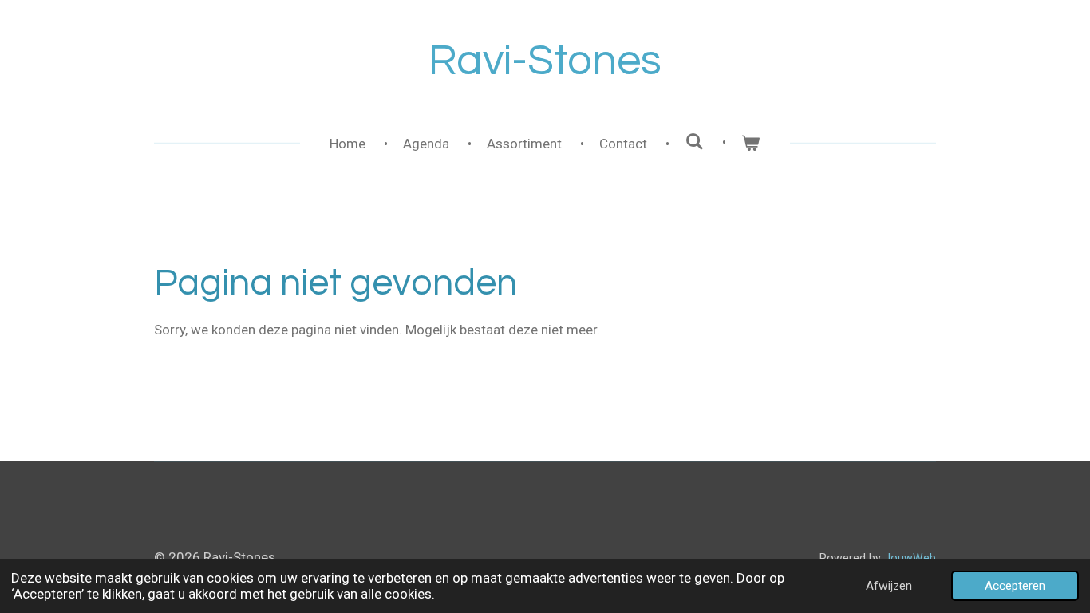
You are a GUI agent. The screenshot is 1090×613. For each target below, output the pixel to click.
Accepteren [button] (1015, 586)
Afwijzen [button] (889, 586)
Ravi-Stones (545, 61)
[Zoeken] (694, 142)
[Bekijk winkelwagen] (751, 144)
